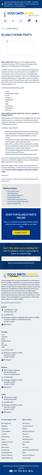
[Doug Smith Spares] (21, 13)
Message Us (7, 324)
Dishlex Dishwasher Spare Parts (17, 199)
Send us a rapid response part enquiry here (21, 263)
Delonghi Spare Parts (13, 197)
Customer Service (28, 426)
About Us (25, 434)
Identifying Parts (27, 439)
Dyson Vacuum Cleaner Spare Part (18, 201)
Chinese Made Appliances (15, 195)
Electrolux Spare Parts (14, 203)
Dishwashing (5, 436)
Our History (25, 436)
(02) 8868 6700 (8, 314)
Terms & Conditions (28, 455)
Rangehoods (5, 450)
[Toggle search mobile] (13, 21)
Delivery (24, 429)
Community (26, 442)
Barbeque (4, 426)
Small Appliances (6, 452)
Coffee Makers (6, 431)
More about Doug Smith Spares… (11, 302)
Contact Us (4, 175)
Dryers (3, 439)
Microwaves (5, 447)
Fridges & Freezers (7, 442)
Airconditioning (6, 423)
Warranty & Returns (28, 431)
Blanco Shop (21, 233)
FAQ (23, 444)
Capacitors (4, 429)
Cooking (3, 434)
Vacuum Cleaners (6, 455)
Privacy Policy (26, 458)
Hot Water (4, 444)
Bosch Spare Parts (13, 191)
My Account (26, 423)
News (24, 452)
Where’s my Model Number (30, 450)
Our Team (25, 447)
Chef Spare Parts (12, 193)
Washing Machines (7, 458)
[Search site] (38, 258)
